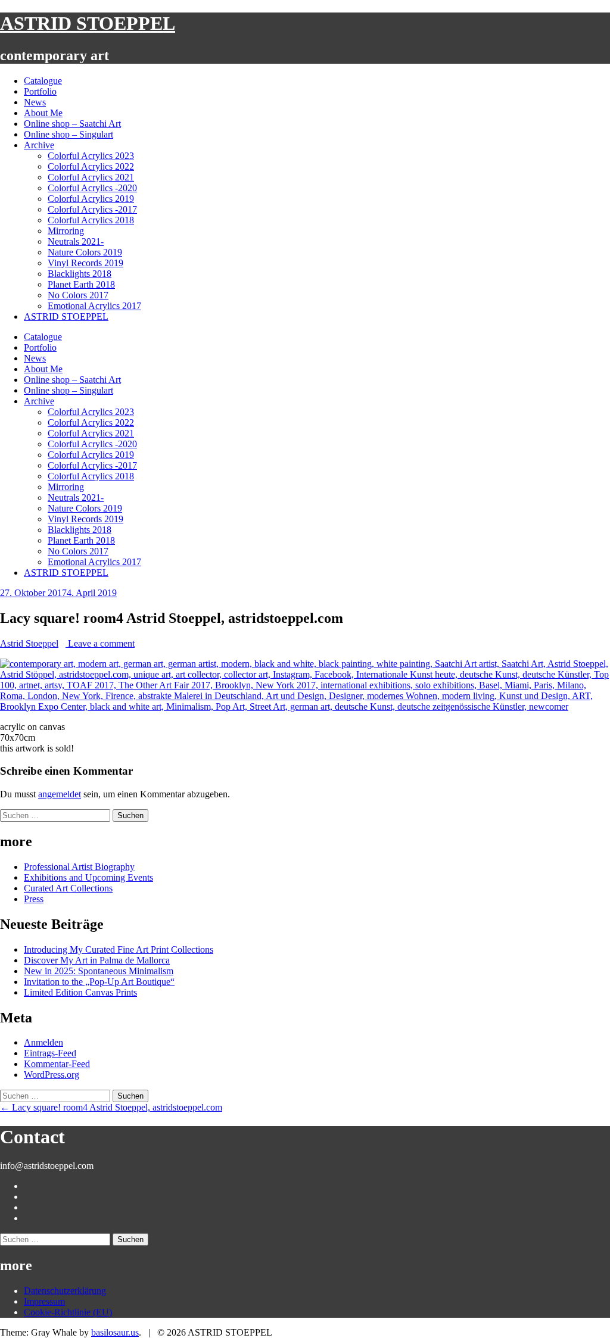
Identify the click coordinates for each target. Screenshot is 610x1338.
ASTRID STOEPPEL (87, 23)
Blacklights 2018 (79, 274)
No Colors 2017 (78, 295)
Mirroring (66, 231)
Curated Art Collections (68, 888)
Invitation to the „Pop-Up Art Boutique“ (99, 982)
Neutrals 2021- (76, 241)
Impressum (44, 1301)
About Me (43, 113)
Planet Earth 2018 (81, 284)
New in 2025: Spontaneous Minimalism (98, 971)
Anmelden (43, 1042)
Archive (39, 145)
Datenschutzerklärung (65, 1291)
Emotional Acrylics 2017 (94, 306)
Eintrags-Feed (50, 1053)
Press (33, 899)
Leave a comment (100, 643)
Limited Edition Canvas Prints (80, 992)
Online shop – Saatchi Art (72, 123)
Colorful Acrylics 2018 (91, 220)
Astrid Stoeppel (29, 643)
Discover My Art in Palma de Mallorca (97, 960)
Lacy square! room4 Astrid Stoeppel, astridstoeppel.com (111, 1107)
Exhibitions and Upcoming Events (88, 877)
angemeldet (59, 794)
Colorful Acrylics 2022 (91, 166)
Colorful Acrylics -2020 (92, 188)
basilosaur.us (115, 1332)
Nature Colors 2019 (85, 252)
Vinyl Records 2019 (85, 263)
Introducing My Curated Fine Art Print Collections (118, 949)
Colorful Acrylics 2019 (91, 199)
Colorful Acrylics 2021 (91, 177)
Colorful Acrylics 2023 (91, 156)
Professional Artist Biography (79, 867)
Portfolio (40, 91)
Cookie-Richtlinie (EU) (68, 1312)
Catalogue (43, 81)
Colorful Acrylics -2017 (92, 209)
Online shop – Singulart (68, 134)
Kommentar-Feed (57, 1064)
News (35, 102)
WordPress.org (51, 1074)
